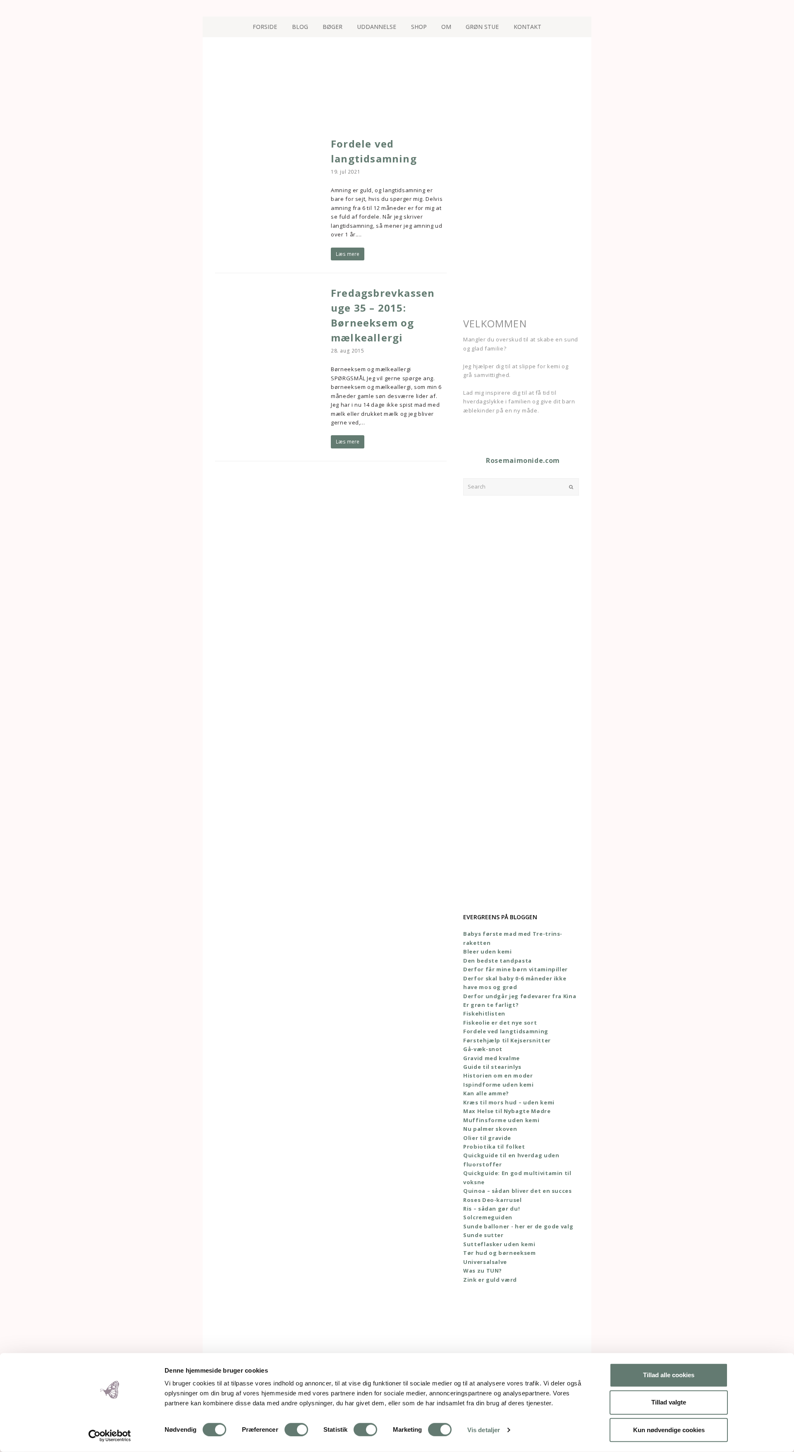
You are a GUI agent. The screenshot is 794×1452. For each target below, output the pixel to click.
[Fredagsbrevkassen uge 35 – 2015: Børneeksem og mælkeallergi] (268, 352)
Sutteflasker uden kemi (499, 1244)
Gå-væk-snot (482, 1049)
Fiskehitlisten (484, 1013)
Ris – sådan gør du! (491, 1208)
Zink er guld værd (490, 1279)
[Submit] (571, 487)
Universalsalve (485, 1262)
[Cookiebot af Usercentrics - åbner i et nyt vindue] (110, 1436)
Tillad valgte (668, 1402)
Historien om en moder (498, 1075)
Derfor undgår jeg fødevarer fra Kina (519, 996)
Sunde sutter (483, 1235)
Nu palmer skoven (490, 1129)
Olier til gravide (487, 1138)
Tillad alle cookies (668, 1374)
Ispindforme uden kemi (498, 1084)
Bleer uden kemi (487, 951)
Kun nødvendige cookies (669, 1429)
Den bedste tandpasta (497, 960)
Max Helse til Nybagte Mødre (507, 1111)
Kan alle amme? (486, 1093)
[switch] (296, 1429)
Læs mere (347, 253)
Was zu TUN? (482, 1270)
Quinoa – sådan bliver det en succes (517, 1191)
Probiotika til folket (494, 1146)
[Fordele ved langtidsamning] (268, 202)
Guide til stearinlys (492, 1067)
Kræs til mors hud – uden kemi (509, 1102)
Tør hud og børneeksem (499, 1252)
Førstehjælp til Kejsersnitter (507, 1040)
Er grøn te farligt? (491, 1005)
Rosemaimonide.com (523, 460)
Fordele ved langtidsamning (505, 1031)
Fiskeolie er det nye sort (500, 1022)
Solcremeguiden (487, 1217)
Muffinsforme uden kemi (501, 1120)
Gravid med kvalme (491, 1058)
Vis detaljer (483, 1429)
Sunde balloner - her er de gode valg (518, 1226)
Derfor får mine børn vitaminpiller (515, 969)
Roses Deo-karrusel (492, 1200)
